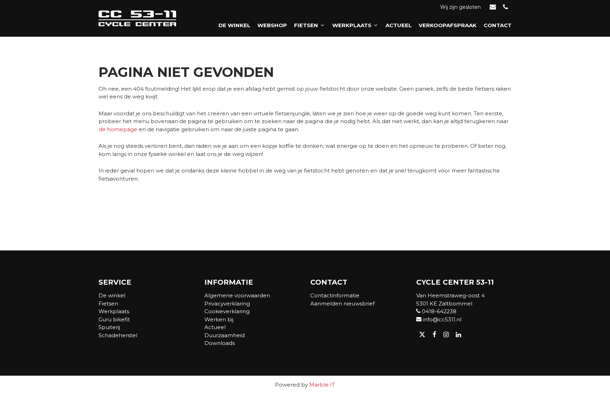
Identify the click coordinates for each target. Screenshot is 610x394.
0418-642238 (438, 311)
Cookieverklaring (227, 311)
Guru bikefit (114, 319)
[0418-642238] (505, 7)
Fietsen (306, 25)
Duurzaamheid (224, 335)
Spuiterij (109, 327)
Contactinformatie (334, 295)
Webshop (272, 25)
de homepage (117, 129)
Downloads (219, 343)
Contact (498, 25)
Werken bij (218, 319)
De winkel (234, 25)
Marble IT (322, 384)
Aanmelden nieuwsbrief (342, 303)
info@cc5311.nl (441, 319)
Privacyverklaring (227, 303)
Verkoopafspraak (448, 25)
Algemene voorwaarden (237, 295)
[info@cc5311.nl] (493, 7)
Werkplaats (351, 25)
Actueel (398, 25)
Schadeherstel (117, 335)
